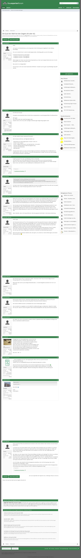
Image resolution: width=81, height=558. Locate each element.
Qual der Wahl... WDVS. (9, 519)
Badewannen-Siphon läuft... (70, 100)
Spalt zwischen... (67, 93)
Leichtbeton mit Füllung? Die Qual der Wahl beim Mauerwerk (17, 531)
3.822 (10, 391)
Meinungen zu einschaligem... (70, 221)
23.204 (10, 123)
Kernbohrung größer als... (69, 211)
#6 (57, 196)
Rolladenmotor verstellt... (69, 80)
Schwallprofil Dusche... (69, 84)
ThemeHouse (11, 553)
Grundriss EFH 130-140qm (69, 118)
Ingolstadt (9, 59)
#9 (57, 297)
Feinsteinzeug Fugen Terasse (70, 103)
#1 (57, 43)
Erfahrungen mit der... (69, 131)
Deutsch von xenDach (29, 552)
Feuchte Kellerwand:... (69, 214)
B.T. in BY (9, 173)
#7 (57, 217)
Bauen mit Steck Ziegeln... (69, 138)
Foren (3, 7)
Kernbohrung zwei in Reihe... (70, 228)
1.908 (10, 370)
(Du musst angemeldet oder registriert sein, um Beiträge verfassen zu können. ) (44, 475)
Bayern (10, 333)
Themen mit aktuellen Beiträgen (17, 10)
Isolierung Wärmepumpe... (69, 144)
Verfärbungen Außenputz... (70, 87)
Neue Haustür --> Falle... (69, 125)
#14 (57, 441)
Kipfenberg (9, 396)
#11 (57, 337)
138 (10, 454)
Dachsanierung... (67, 97)
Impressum (57, 548)
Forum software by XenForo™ (12, 552)
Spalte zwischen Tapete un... (70, 224)
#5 (57, 176)
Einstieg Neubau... (68, 141)
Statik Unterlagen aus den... (70, 218)
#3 (57, 134)
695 (10, 330)
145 (10, 310)
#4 (57, 156)
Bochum (10, 457)
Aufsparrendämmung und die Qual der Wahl (13, 513)
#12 (57, 357)
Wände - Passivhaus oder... (70, 198)
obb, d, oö (9, 354)
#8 (57, 276)
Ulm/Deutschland (8, 373)
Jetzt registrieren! (69, 73)
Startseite (46, 548)
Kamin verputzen (67, 201)
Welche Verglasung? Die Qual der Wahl (12, 525)
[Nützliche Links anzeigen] (77, 31)
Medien (8, 7)
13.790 (10, 350)
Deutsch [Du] (14, 548)
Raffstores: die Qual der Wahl (10, 537)
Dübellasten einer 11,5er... (69, 205)
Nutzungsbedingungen (64, 548)
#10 (57, 317)
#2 (57, 110)
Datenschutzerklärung (73, 548)
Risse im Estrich (67, 106)
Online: (61, 7)
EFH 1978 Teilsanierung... (69, 110)
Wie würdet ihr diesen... (69, 90)
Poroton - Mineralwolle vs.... (70, 231)
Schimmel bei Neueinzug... (69, 208)
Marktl (10, 213)
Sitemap (52, 548)
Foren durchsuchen (6, 10)
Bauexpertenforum (6, 548)
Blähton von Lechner (68, 195)
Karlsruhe (9, 313)
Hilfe (50, 548)
